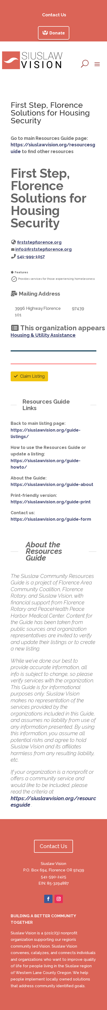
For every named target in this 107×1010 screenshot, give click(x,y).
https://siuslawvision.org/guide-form (51, 519)
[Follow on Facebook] (48, 899)
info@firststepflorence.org (43, 249)
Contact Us (54, 14)
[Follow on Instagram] (59, 899)
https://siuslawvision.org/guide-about (52, 484)
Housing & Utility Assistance (43, 335)
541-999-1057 (31, 256)
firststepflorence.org (39, 242)
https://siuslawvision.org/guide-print (51, 501)
